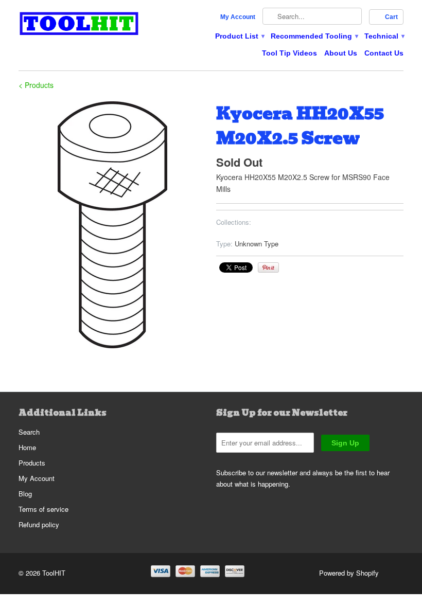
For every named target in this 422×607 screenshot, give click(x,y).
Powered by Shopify (349, 573)
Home (27, 447)
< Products (36, 85)
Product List (239, 36)
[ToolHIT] (79, 25)
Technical (383, 36)
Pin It (268, 267)
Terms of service (43, 509)
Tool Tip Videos (289, 53)
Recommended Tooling (314, 36)
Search (29, 432)
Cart (391, 17)
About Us (340, 53)
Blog (25, 493)
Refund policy (39, 524)
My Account (237, 17)
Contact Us (383, 53)
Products (32, 463)
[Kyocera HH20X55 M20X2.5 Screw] (112, 224)
